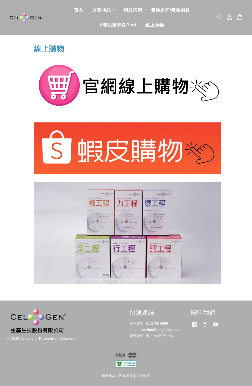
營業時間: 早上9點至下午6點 (152, 336)
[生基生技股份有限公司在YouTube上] (215, 327)
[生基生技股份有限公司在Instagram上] (205, 327)
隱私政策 (126, 376)
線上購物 (154, 24)
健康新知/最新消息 (170, 9)
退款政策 (143, 376)
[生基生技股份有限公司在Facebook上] (194, 327)
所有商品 (101, 9)
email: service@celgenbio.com (155, 330)
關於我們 (133, 9)
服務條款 (109, 376)
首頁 (78, 9)
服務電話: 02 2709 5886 (149, 323)
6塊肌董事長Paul (118, 24)
